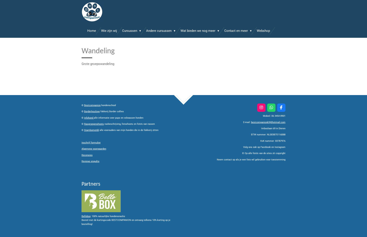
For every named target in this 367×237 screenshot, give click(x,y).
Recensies (87, 155)
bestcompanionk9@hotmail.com (268, 122)
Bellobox (86, 216)
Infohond (89, 117)
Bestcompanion (92, 105)
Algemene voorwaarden (94, 148)
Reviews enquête (90, 161)
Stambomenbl (91, 130)
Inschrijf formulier (91, 142)
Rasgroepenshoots (94, 124)
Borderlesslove (92, 111)
